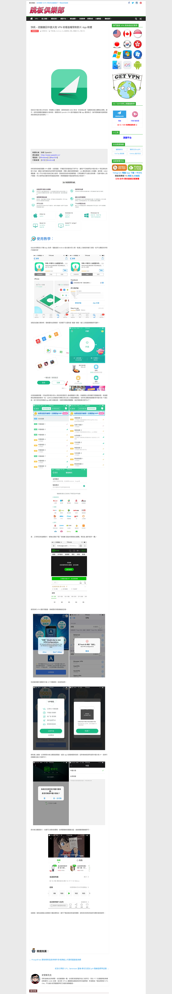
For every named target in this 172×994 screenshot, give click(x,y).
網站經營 (73, 19)
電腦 (119, 121)
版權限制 (66, 31)
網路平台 (63, 19)
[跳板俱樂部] (47, 7)
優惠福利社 (119, 149)
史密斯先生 (44, 31)
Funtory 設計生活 (135, 153)
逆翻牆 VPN (76, 31)
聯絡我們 (107, 19)
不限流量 (52, 31)
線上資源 (44, 19)
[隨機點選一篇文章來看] (140, 19)
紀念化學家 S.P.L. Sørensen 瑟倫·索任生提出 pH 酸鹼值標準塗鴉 (82, 968)
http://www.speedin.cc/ (50, 155)
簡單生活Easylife (135, 149)
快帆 (71, 31)
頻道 (130, 175)
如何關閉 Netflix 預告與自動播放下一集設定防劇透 (52, 3)
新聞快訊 (90, 19)
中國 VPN (82, 31)
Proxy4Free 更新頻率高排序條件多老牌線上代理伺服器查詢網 (55, 959)
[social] (129, 3)
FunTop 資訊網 (119, 153)
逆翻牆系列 (35, 31)
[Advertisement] (69, 48)
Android (58, 31)
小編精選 (98, 19)
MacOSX (53, 157)
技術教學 (82, 19)
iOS (62, 31)
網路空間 (54, 19)
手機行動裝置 (135, 121)
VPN (36, 19)
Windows (44, 157)
